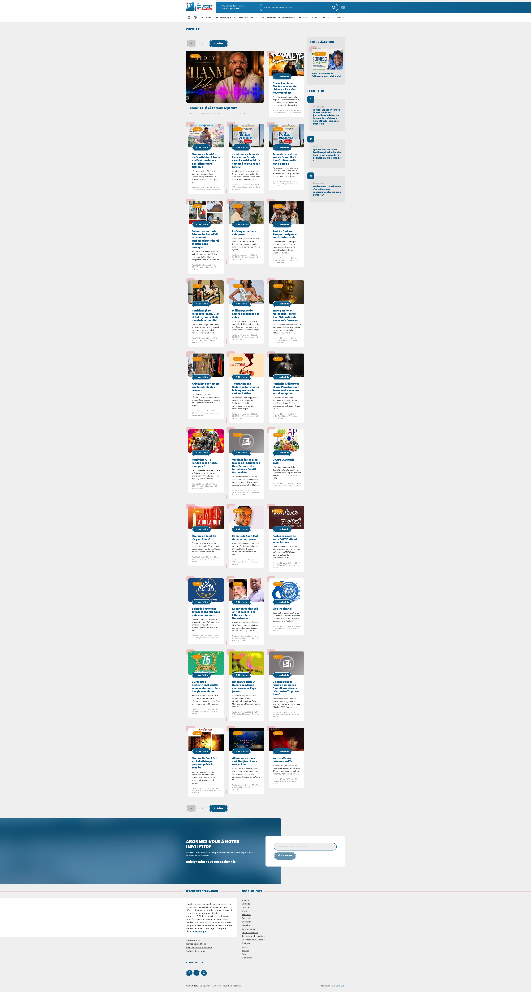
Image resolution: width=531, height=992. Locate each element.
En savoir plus (200, 931)
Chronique (247, 903)
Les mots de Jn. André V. (253, 939)
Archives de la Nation (196, 951)
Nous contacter (193, 940)
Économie (246, 914)
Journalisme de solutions (253, 936)
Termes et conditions (196, 943)
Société (245, 950)
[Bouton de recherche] (333, 8)
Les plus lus (327, 17)
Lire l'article (284, 76)
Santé (245, 946)
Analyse (246, 900)
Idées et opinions (250, 932)
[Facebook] (189, 973)
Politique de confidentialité (199, 947)
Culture (195, 56)
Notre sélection (308, 17)
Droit (244, 910)
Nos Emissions (247, 17)
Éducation (246, 921)
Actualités (206, 17)
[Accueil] (189, 18)
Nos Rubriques (224, 17)
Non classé (247, 957)
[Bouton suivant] (344, 17)
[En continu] (195, 17)
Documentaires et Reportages (277, 17)
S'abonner (286, 855)
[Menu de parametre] (343, 8)
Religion (246, 943)
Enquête (246, 925)
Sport (244, 954)
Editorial (246, 918)
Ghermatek (339, 986)
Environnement (249, 928)
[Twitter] (196, 973)
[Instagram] (204, 973)
